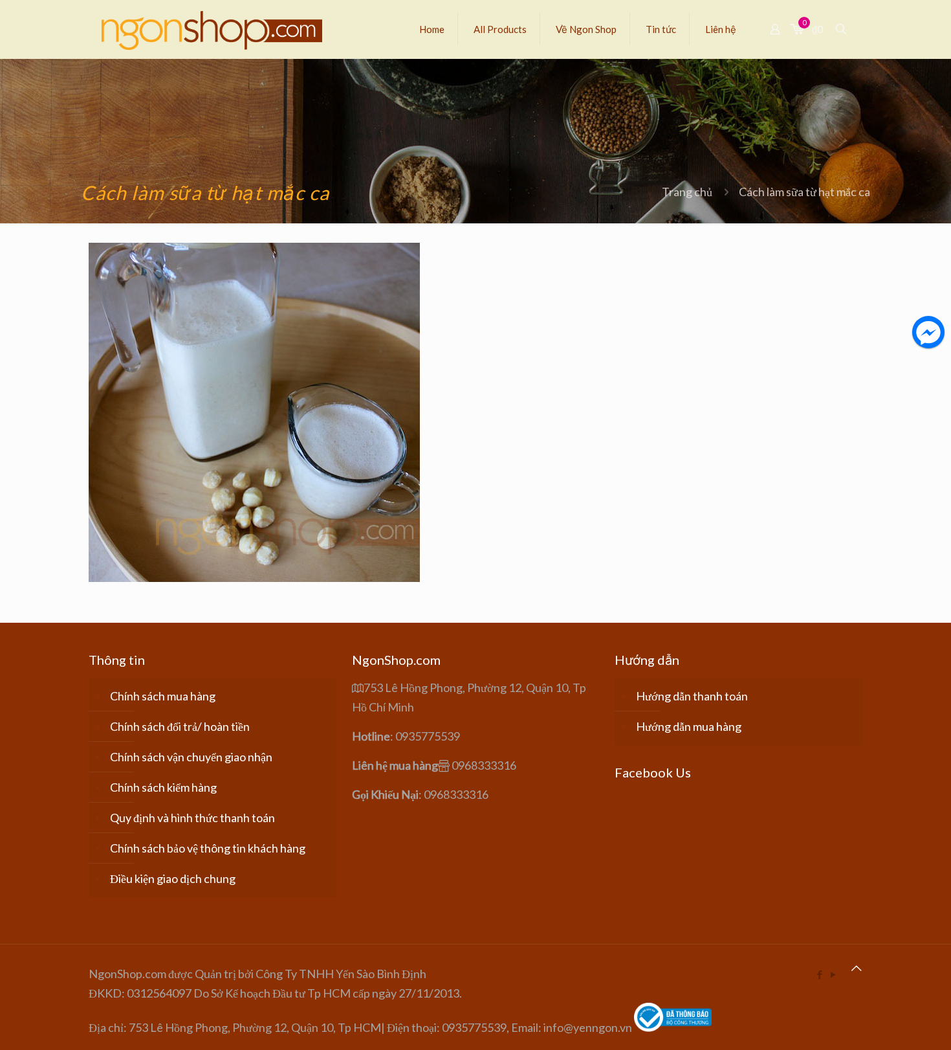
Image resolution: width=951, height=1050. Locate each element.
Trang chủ (687, 191)
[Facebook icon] (819, 974)
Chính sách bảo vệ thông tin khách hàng (207, 848)
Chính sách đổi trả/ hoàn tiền (180, 726)
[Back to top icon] (856, 967)
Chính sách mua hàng (162, 696)
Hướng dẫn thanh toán (692, 696)
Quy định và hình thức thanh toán (192, 817)
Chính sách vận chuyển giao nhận (191, 757)
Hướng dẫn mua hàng (688, 726)
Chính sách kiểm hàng (163, 787)
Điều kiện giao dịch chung (172, 878)
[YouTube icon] (833, 974)
